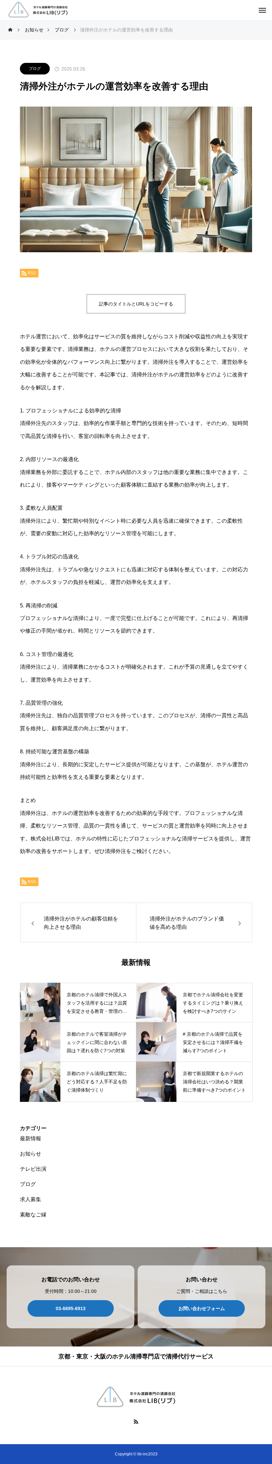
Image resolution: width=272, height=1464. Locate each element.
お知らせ (30, 1154)
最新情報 (30, 1138)
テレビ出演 (33, 1169)
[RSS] (136, 1421)
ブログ (35, 68)
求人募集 (30, 1199)
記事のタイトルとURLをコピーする (136, 304)
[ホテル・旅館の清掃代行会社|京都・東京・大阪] (38, 10)
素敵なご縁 (33, 1214)
